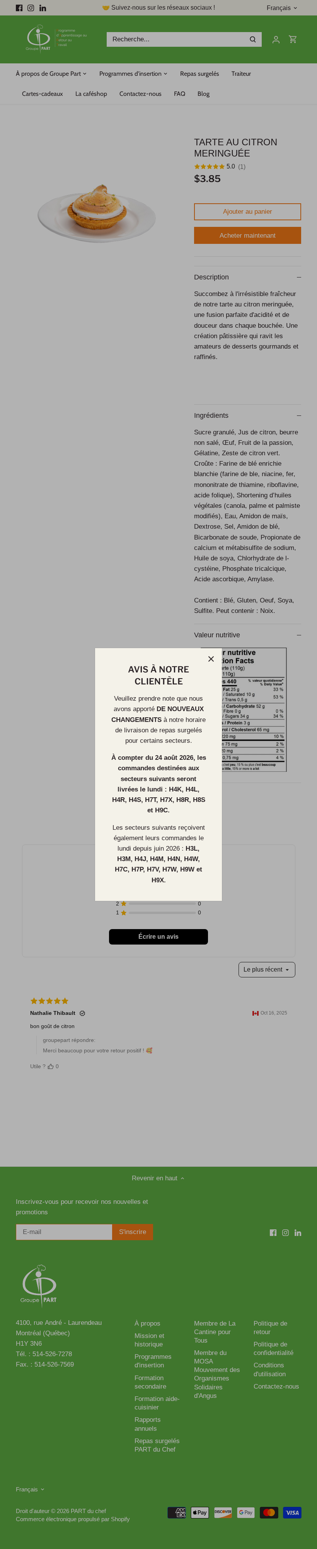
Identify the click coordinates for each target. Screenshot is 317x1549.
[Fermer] (211, 658)
